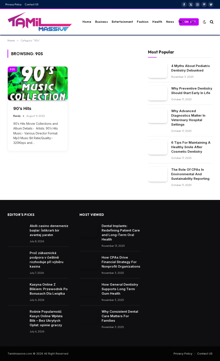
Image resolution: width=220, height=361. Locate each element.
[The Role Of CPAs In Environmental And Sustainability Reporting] (157, 174)
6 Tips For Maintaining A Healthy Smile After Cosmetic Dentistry (191, 147)
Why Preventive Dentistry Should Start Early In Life (191, 90)
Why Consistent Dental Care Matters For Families (120, 316)
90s (12, 69)
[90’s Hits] (38, 83)
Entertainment (122, 22)
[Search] (211, 22)
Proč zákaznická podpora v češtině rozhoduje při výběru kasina (46, 259)
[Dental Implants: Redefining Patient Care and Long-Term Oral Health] (88, 230)
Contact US (31, 4)
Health (157, 22)
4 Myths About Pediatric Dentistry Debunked (190, 68)
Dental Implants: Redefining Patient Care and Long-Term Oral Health (121, 232)
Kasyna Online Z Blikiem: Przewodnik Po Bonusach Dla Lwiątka (49, 289)
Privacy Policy (13, 4)
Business (101, 22)
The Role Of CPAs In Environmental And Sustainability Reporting (190, 174)
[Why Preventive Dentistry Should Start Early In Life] (157, 93)
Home (86, 22)
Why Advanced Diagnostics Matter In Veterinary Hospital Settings (188, 117)
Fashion (142, 22)
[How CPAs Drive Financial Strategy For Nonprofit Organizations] (88, 262)
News (170, 22)
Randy (17, 115)
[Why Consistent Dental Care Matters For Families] (88, 316)
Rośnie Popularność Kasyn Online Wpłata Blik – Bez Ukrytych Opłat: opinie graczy (46, 318)
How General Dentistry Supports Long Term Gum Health (120, 289)
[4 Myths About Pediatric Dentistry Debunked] (157, 70)
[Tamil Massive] (39, 22)
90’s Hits (22, 108)
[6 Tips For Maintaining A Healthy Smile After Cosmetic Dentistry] (157, 147)
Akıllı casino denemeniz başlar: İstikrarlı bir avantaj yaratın (49, 230)
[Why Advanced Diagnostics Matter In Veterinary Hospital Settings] (157, 115)
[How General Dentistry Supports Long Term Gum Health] (88, 289)
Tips (191, 22)
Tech (181, 22)
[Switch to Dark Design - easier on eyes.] (204, 22)
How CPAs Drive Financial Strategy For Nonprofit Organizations (121, 261)
